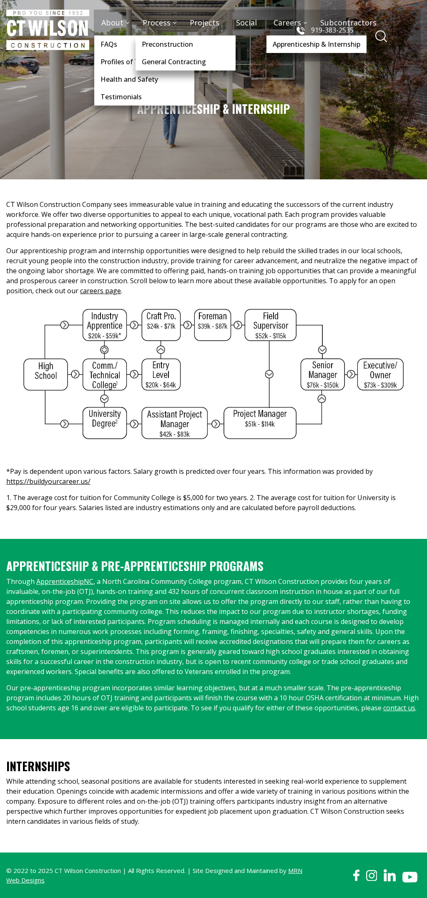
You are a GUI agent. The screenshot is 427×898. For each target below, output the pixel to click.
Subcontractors (348, 23)
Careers (287, 23)
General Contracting (174, 61)
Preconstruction (167, 44)
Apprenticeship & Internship (316, 44)
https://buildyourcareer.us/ (48, 481)
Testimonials (121, 96)
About (112, 23)
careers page (100, 290)
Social (246, 23)
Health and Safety (129, 79)
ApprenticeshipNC (64, 581)
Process (157, 23)
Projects (204, 23)
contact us (399, 707)
